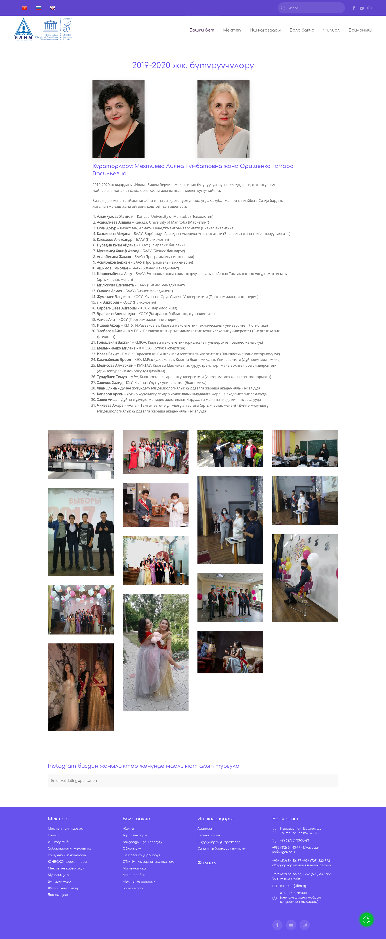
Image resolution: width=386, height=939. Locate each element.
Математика (134, 868)
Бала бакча (302, 30)
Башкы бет (201, 30)
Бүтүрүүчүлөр (59, 881)
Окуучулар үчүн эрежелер (219, 842)
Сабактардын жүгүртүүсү (69, 848)
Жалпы (128, 828)
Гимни (53, 835)
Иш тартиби (59, 842)
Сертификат (208, 835)
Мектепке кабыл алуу (66, 868)
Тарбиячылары (135, 835)
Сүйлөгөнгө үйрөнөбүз (141, 855)
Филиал (331, 30)
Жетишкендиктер (63, 888)
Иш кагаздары (265, 30)
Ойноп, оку (132, 848)
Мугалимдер (58, 875)
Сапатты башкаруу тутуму (221, 848)
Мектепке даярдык (139, 881)
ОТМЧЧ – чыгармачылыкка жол (148, 861)
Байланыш (360, 30)
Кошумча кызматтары (67, 855)
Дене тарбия (134, 875)
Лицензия (205, 828)
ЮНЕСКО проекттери (67, 861)
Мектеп (232, 30)
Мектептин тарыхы (66, 828)
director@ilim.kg (293, 886)
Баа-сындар (58, 895)
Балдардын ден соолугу (142, 842)
